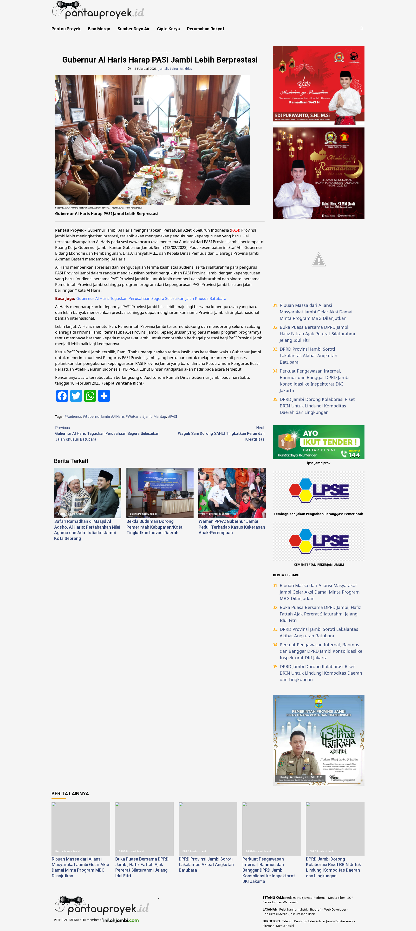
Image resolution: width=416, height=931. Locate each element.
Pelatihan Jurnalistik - (294, 909)
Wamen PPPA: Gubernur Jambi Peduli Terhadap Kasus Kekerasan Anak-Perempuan (232, 527)
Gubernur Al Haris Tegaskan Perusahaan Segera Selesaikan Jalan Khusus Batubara (151, 298)
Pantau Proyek (66, 28)
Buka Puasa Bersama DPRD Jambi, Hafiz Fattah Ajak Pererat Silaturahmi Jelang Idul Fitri (317, 333)
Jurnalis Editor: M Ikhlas (175, 68)
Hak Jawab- (305, 897)
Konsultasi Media (275, 914)
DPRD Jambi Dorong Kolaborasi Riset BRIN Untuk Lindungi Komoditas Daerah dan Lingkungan (317, 405)
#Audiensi (73, 416)
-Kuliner (319, 921)
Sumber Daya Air (133, 28)
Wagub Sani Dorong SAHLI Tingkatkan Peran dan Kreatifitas (221, 433)
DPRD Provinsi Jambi (131, 851)
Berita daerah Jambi (67, 851)
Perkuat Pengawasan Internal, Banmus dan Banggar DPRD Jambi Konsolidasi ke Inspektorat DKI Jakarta (315, 380)
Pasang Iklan (306, 914)
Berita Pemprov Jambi (159, 52)
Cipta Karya (168, 28)
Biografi (316, 909)
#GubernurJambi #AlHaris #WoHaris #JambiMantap (124, 416)
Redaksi (290, 897)
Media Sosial (285, 926)
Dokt (338, 921)
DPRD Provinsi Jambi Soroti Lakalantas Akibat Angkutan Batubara (308, 355)
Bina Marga (99, 28)
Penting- (299, 921)
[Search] (361, 28)
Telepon (287, 921)
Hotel (310, 921)
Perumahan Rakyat (205, 28)
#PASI (172, 416)
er (343, 921)
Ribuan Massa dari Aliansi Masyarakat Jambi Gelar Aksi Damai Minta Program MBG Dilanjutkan (316, 311)
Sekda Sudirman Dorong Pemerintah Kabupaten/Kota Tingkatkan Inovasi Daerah (154, 527)
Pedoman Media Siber (329, 897)
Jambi (329, 921)
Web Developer (335, 909)
